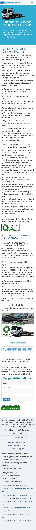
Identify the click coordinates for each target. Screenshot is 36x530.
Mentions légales (18, 449)
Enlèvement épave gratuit (17, 442)
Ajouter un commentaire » (11, 408)
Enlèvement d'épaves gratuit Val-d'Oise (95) (17, 520)
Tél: (4, 391)
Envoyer (6, 400)
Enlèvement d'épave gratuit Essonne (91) (16, 498)
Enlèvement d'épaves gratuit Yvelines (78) (16, 495)
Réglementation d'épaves (17, 445)
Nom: (5, 384)
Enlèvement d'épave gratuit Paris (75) (15, 485)
